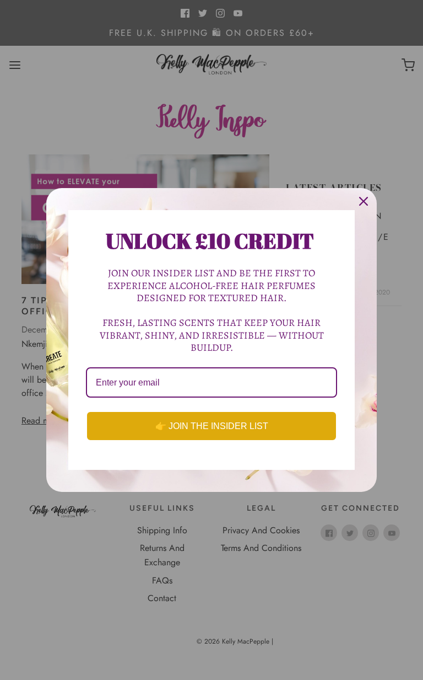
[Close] (363, 201)
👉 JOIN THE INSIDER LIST (211, 426)
